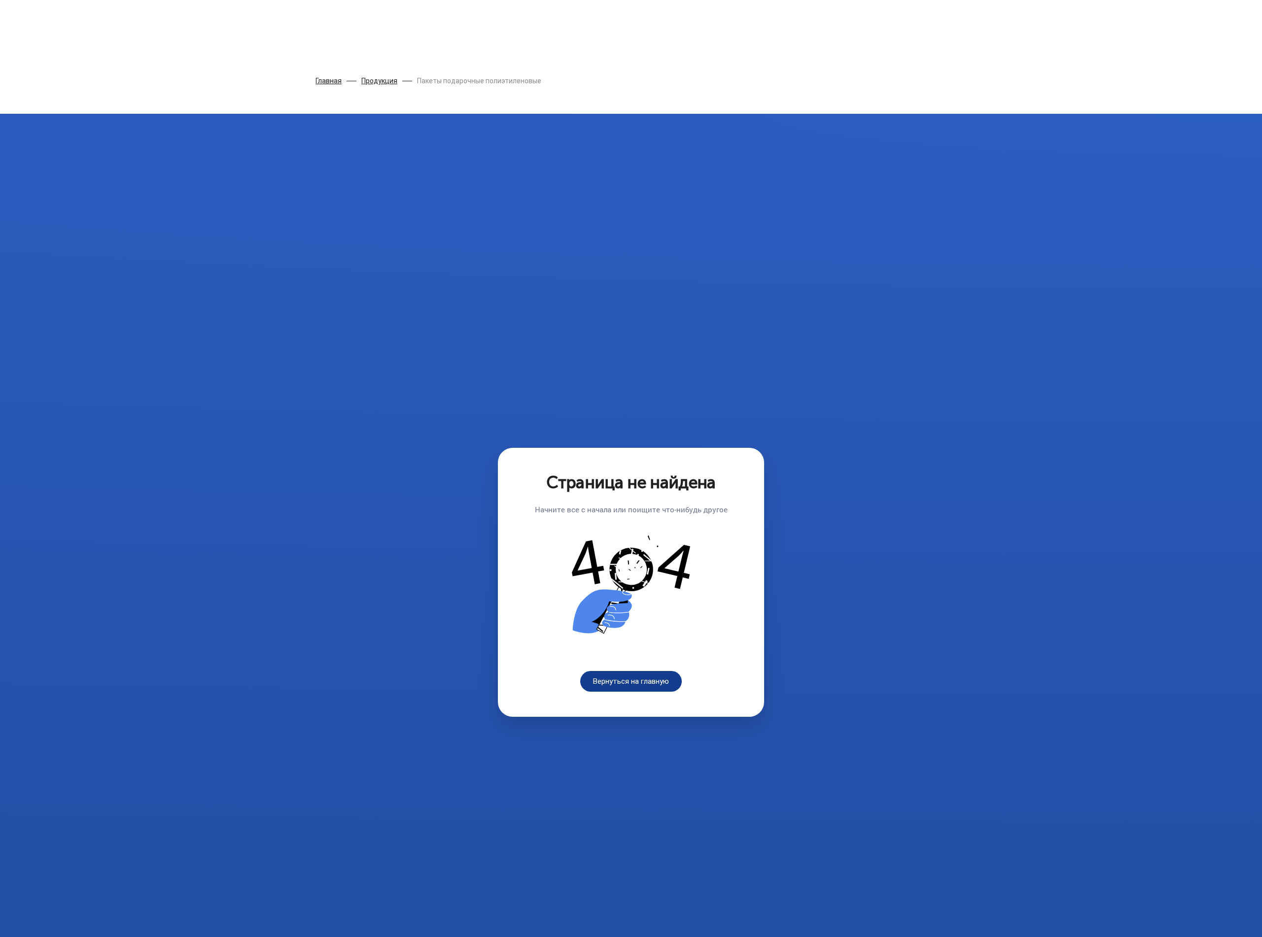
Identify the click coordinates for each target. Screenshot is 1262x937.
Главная (329, 80)
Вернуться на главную (631, 681)
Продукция (379, 80)
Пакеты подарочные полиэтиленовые (479, 80)
